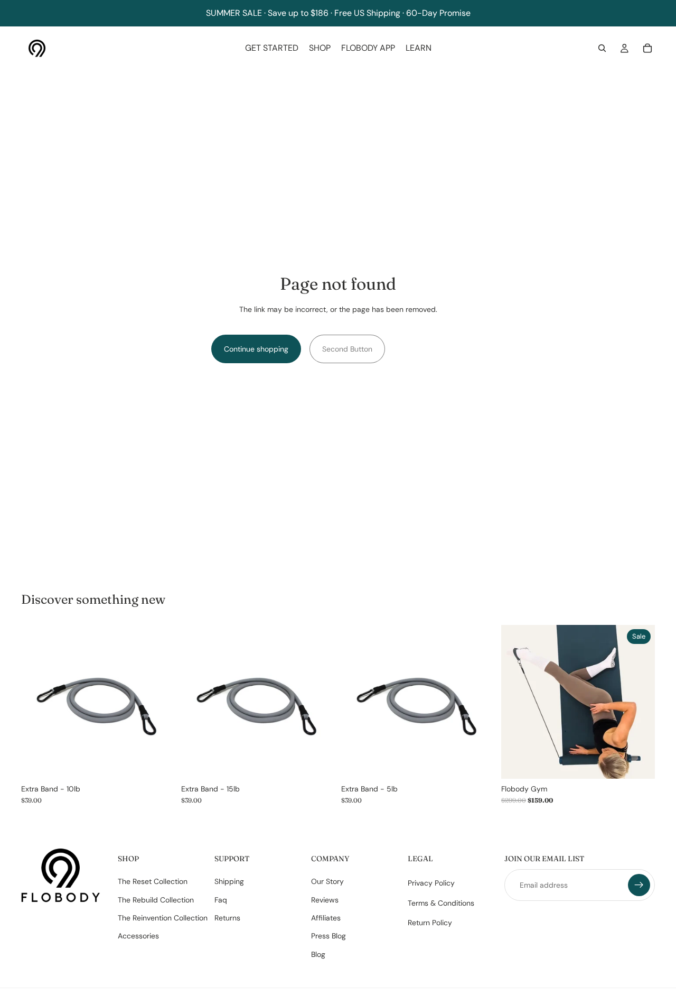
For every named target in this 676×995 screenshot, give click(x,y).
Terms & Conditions (441, 903)
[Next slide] (639, 701)
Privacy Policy (431, 883)
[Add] (158, 762)
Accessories (138, 936)
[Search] (602, 48)
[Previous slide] (517, 701)
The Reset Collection (152, 882)
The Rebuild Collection (156, 900)
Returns (227, 918)
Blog (318, 954)
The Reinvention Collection (163, 918)
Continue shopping (256, 349)
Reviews (325, 900)
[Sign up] (639, 885)
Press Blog (328, 936)
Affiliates (326, 918)
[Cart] (647, 48)
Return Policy (430, 922)
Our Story (327, 882)
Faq (220, 900)
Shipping (229, 882)
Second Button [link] (347, 349)
